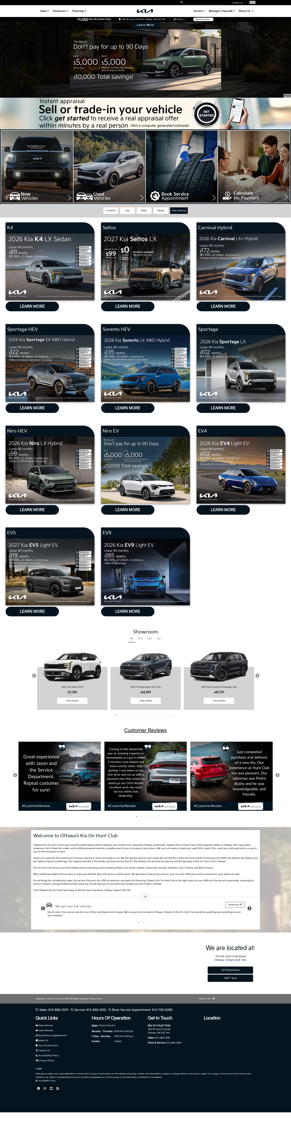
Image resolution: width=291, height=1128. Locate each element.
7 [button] (143, 715)
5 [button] (134, 715)
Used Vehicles (45, 1030)
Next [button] (256, 676)
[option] (72, 677)
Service (198, 11)
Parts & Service (107, 1025)
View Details (72, 700)
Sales (94, 1025)
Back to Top (205, 999)
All (131, 638)
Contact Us (43, 1050)
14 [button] (175, 715)
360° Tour (230, 978)
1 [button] (115, 715)
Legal (288, 96)
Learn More (145, 25)
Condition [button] (110, 210)
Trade (213, 904)
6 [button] (138, 715)
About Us (43, 1040)
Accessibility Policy (48, 1055)
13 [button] (170, 715)
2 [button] (120, 715)
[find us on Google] (57, 1088)
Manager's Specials (221, 11)
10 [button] (156, 715)
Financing (78, 11)
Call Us (180, 19)
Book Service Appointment (52, 1035)
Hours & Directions (47, 1045)
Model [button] (160, 210)
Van (150, 638)
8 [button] (147, 715)
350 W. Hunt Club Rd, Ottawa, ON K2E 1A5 (143, 19)
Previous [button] (33, 676)
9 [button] (152, 715)
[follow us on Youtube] (51, 1088)
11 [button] (161, 715)
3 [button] (125, 715)
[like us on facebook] (38, 1088)
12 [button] (165, 715)
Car (159, 638)
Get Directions (230, 970)
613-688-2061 (58, 1010)
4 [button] (129, 715)
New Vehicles (45, 1025)
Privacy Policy (95, 999)
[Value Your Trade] (145, 113)
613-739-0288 (162, 1010)
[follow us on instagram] (45, 1088)
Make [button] (144, 210)
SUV (140, 638)
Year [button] (127, 210)
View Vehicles (179, 210)
